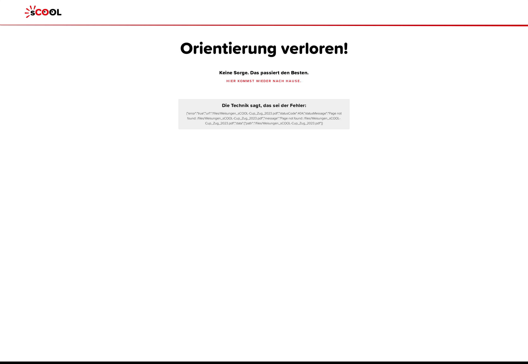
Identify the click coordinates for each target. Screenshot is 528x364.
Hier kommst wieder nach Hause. (263, 81)
